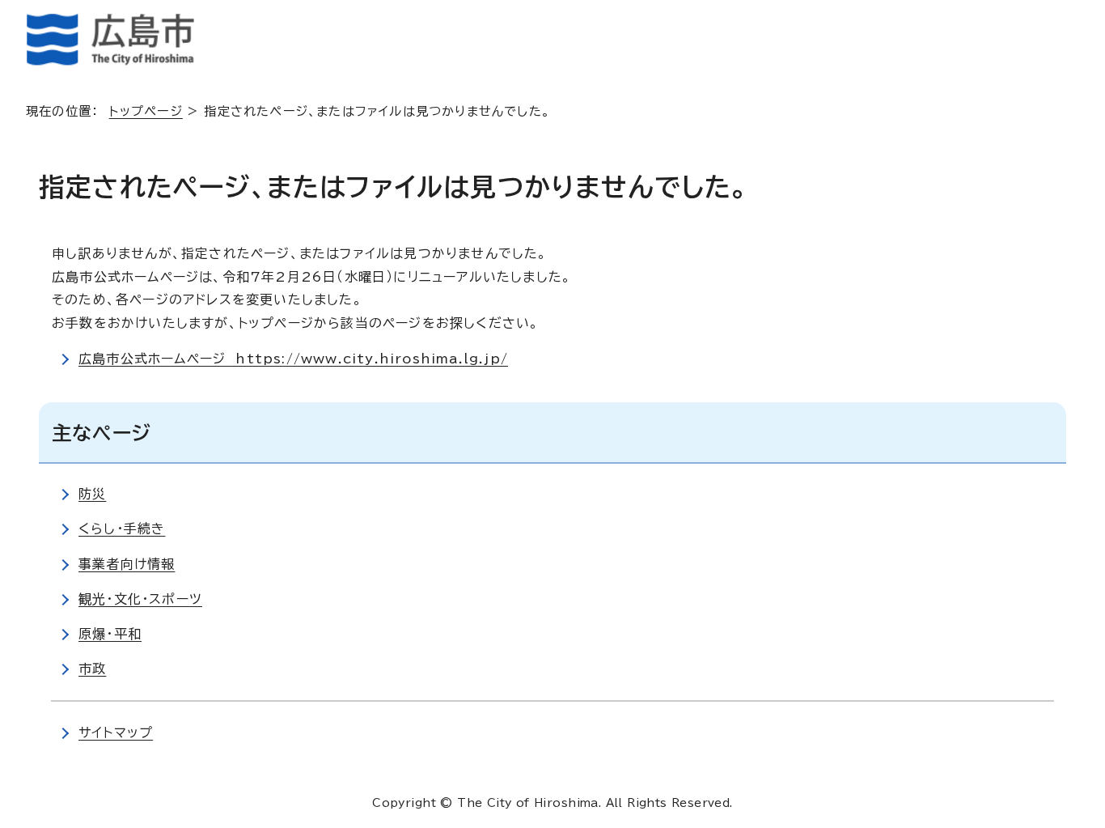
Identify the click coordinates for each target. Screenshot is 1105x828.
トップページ (146, 111)
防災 (92, 493)
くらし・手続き (121, 528)
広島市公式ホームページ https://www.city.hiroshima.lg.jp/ (293, 358)
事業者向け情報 (126, 564)
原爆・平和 (110, 633)
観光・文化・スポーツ (140, 598)
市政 (92, 668)
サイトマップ (115, 732)
